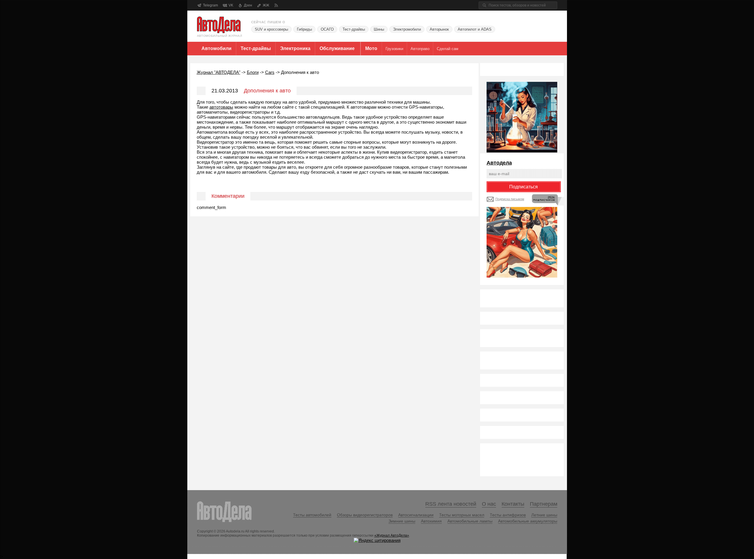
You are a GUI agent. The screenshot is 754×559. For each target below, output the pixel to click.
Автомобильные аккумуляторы (527, 521)
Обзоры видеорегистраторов (365, 514)
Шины (379, 29)
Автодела (499, 163)
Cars (270, 72)
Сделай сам (447, 49)
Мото (371, 48)
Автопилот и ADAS (475, 29)
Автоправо (420, 49)
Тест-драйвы (354, 29)
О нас (489, 504)
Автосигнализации (416, 514)
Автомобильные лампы (469, 521)
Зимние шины (401, 521)
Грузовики (394, 49)
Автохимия (431, 521)
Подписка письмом (509, 199)
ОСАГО (327, 29)
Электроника (295, 48)
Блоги (253, 72)
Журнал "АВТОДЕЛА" (218, 72)
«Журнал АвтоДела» (391, 535)
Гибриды (304, 29)
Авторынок (439, 29)
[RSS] (276, 5)
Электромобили (407, 29)
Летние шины (544, 514)
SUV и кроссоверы (271, 29)
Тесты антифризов (508, 514)
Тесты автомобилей (312, 514)
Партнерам (543, 504)
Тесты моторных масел (461, 514)
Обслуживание (337, 48)
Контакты (513, 504)
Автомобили (216, 48)
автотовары (221, 107)
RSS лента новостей (450, 504)
